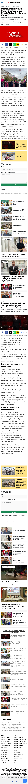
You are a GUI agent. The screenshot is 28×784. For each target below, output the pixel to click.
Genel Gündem (14, 301)
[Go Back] (25, 781)
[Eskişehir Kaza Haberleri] (14, 572)
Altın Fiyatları (4, 756)
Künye (15, 750)
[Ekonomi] (14, 267)
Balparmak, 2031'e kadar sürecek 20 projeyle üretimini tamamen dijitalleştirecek (13, 279)
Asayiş (2, 735)
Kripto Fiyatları (4, 758)
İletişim (16, 760)
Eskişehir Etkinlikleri (5, 739)
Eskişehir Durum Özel (6, 743)
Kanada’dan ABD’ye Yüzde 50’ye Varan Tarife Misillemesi (19, 287)
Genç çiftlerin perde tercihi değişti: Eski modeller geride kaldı (19, 538)
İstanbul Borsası (5, 762)
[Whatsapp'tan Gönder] (14, 44)
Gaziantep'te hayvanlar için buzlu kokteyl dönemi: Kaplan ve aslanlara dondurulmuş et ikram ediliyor (19, 225)
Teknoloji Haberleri (5, 745)
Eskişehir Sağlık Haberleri (20, 739)
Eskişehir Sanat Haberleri (20, 741)
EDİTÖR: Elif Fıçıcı (18, 335)
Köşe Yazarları (4, 750)
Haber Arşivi (17, 762)
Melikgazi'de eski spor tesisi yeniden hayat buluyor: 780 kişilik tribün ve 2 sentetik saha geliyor (19, 218)
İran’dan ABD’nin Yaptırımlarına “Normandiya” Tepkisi (18, 295)
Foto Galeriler (4, 752)
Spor (15, 735)
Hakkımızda (17, 752)
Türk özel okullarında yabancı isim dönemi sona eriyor (19, 203)
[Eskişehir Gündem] (14, 244)
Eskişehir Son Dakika (19, 745)
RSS (4, 777)
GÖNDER (14, 184)
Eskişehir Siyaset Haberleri (20, 743)
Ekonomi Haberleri (5, 741)
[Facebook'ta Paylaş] (6, 44)
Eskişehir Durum (5, 6)
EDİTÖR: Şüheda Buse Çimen (19, 47)
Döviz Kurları (4, 754)
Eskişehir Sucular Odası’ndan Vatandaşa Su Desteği (19, 622)
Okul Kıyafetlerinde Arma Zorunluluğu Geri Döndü (19, 232)
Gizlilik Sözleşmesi (18, 754)
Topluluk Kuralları (18, 758)
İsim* (2, 166)
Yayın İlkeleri (17, 756)
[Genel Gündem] (14, 594)
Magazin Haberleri (18, 737)
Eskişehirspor (4, 747)
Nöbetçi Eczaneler (5, 760)
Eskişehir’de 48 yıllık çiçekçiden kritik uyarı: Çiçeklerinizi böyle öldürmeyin (19, 615)
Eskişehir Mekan (18, 747)
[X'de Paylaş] (10, 44)
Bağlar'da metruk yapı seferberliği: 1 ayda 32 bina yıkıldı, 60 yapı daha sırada (19, 210)
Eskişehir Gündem (15, 6)
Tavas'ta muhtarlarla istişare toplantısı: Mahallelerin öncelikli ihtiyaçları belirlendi (13, 606)
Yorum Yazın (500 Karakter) (8, 172)
